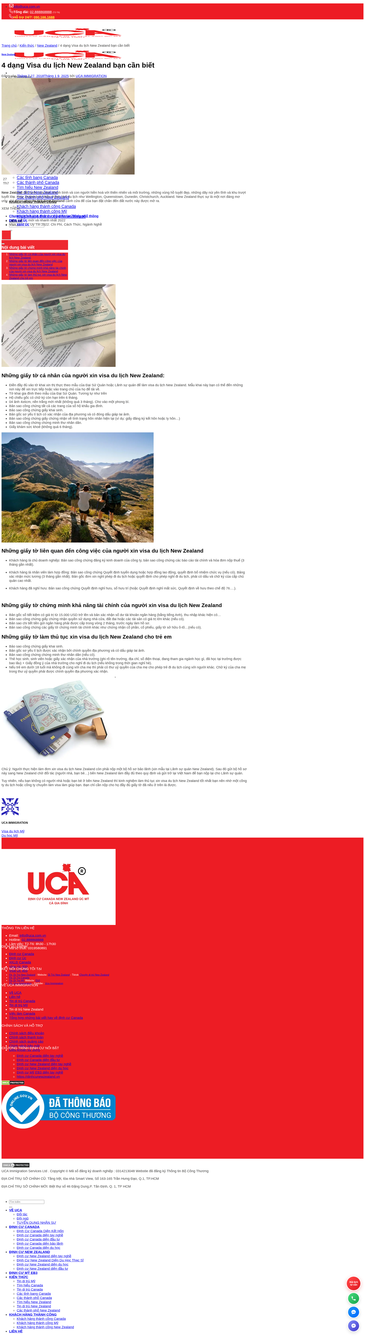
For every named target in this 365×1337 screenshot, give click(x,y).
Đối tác (22, 1214)
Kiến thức (27, 45)
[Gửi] (10, 1207)
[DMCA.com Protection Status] (16, 1167)
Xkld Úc (23, 224)
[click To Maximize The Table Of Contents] (6, 235)
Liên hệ (14, 997)
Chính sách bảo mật (24, 1046)
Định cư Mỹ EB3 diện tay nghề (40, 1072)
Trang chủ (9, 45)
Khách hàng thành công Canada (46, 206)
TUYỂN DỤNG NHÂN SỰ (36, 1223)
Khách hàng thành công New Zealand (45, 1327)
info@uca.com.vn (26, 7)
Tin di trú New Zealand (34, 1306)
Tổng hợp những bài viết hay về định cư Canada (46, 1018)
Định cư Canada (21, 954)
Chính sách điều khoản (26, 1033)
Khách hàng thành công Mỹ (42, 211)
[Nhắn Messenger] (353, 1325)
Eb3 (38, 980)
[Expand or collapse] (3, 243)
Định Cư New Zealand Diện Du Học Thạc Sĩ (50, 1260)
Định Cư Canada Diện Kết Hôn (40, 1231)
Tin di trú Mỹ (18, 1005)
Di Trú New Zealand (59, 974)
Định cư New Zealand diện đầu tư (42, 1269)
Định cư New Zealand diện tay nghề (44, 1064)
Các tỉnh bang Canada (37, 177)
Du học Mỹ (10, 835)
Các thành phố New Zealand (38, 1310)
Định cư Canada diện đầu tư (38, 1060)
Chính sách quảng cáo (26, 1041)
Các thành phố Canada (38, 182)
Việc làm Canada (22, 1014)
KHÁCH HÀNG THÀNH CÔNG (33, 1314)
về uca (15, 1210)
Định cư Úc (17, 958)
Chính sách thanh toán (26, 1037)
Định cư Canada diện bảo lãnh (40, 1243)
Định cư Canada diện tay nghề (40, 1056)
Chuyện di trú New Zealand (94, 974)
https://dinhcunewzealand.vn (38, 1077)
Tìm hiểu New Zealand (37, 187)
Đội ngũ (23, 1218)
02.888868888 (41, 12)
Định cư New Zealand (29, 1252)
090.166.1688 (44, 17)
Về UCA (15, 993)
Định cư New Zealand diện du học (42, 1068)
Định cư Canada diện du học (38, 1248)
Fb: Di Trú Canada (19, 977)
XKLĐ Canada (20, 962)
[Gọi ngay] (353, 1298)
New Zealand (47, 45)
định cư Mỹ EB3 (23, 1273)
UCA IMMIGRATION (91, 76)
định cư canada (24, 1227)
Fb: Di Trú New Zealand (22, 974)
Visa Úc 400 (18, 966)
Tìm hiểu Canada (30, 1285)
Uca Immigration (54, 983)
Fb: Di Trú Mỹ (16, 980)
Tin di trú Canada (22, 1001)
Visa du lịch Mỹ (13, 831)
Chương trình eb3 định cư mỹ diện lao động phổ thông (53, 216)
